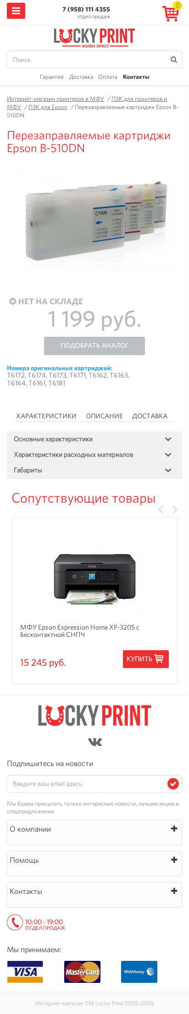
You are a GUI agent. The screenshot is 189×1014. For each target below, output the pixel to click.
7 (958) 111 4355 (86, 9)
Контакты (136, 77)
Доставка (81, 77)
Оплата (107, 77)
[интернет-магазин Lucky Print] (94, 36)
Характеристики (46, 416)
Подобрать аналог (94, 345)
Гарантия (52, 77)
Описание (104, 416)
